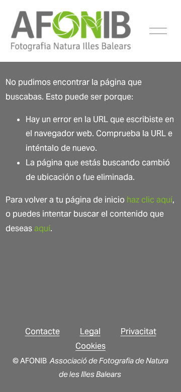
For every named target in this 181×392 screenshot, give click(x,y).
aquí (42, 228)
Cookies (90, 346)
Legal (90, 331)
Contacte (42, 331)
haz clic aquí (149, 199)
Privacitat (138, 331)
